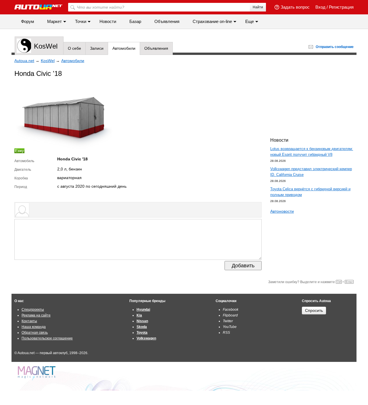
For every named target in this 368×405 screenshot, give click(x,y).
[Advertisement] (313, 95)
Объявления (166, 21)
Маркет (54, 21)
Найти (258, 7)
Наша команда (34, 327)
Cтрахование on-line (212, 21)
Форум (27, 21)
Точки (80, 21)
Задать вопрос (295, 7)
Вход (320, 7)
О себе (74, 48)
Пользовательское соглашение (47, 338)
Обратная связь (35, 333)
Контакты (29, 321)
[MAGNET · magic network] (37, 373)
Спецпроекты (33, 310)
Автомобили (123, 48)
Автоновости (282, 211)
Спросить (314, 310)
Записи (96, 48)
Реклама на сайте (36, 315)
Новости (107, 21)
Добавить (243, 265)
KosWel (45, 46)
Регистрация (341, 7)
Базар (135, 21)
